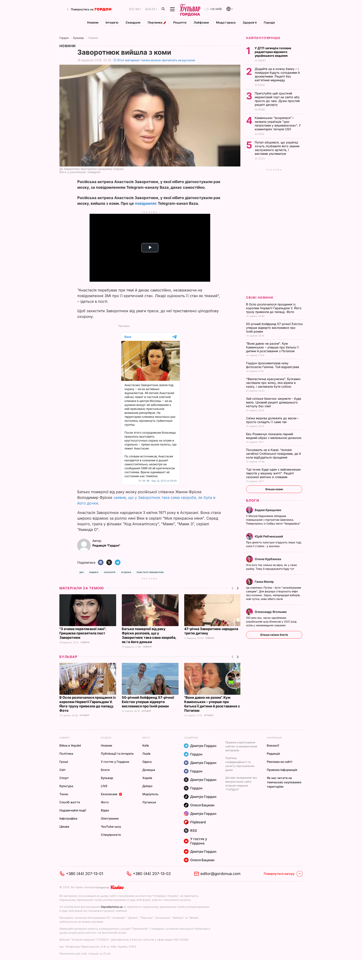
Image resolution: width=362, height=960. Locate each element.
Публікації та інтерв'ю (117, 753)
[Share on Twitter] (109, 563)
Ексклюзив (109, 794)
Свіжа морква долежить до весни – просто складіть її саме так (272, 420)
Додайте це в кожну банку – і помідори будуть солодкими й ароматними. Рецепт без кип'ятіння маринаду (277, 74)
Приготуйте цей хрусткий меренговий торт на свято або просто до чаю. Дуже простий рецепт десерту (277, 99)
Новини (92, 22)
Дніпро (147, 786)
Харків (147, 778)
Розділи (106, 737)
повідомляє (146, 203)
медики (93, 572)
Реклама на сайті (279, 762)
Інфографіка (68, 818)
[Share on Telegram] (117, 563)
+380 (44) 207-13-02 (152, 873)
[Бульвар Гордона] (189, 9)
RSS (193, 831)
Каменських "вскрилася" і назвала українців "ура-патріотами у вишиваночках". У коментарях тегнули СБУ (278, 123)
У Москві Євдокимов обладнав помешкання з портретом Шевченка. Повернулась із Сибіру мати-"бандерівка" (273, 519)
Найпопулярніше (263, 38)
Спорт (64, 778)
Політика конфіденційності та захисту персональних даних (240, 763)
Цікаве (64, 826)
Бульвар (78, 37)
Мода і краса (225, 22)
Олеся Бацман (202, 805)
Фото (105, 802)
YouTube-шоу (111, 826)
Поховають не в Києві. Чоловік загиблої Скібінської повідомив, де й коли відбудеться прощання (273, 453)
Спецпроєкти (111, 835)
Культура (66, 786)
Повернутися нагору (279, 874)
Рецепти (179, 22)
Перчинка (155, 22)
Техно (63, 794)
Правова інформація (282, 770)
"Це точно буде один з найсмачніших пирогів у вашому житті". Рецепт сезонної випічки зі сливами (273, 473)
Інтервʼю (112, 22)
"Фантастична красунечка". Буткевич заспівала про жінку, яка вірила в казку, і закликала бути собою (273, 382)
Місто (146, 737)
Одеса (147, 762)
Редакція (273, 753)
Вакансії (273, 745)
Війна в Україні (70, 745)
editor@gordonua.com (220, 873)
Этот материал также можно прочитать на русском (156, 60)
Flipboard (198, 822)
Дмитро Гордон (203, 746)
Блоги (252, 500)
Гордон (64, 37)
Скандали (133, 22)
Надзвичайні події (72, 810)
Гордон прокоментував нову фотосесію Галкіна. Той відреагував (273, 365)
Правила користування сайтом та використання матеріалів (241, 746)
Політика (66, 753)
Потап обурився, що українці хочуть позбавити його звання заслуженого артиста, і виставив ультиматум (277, 148)
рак (82, 572)
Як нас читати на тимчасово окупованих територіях (284, 782)
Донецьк (148, 770)
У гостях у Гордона (115, 762)
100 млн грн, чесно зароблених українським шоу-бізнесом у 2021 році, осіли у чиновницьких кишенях (271, 621)
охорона (126, 572)
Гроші (63, 762)
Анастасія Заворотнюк (150, 572)
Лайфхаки (201, 22)
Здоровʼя (250, 22)
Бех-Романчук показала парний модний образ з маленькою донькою (274, 436)
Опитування (110, 818)
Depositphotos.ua (112, 906)
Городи (269, 22)
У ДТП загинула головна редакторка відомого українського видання (273, 52)
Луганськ (149, 802)
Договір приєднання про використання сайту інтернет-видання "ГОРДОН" (241, 783)
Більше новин (274, 489)
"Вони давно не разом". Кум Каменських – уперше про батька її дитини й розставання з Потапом (272, 347)
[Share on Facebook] (101, 563)
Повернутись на (82, 9)
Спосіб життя (69, 802)
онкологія (109, 572)
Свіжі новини (259, 297)
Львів (146, 753)
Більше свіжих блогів (274, 634)
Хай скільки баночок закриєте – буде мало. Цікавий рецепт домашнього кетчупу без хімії (273, 402)
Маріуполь (150, 794)
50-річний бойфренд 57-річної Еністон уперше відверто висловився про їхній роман (148, 701)
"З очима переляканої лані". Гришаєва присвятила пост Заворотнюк (82, 633)
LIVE (104, 786)
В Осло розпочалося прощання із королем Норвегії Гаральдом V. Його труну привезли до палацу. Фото (273, 308)
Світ (62, 770)
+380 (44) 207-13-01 (84, 873)
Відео (105, 810)
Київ (145, 745)
